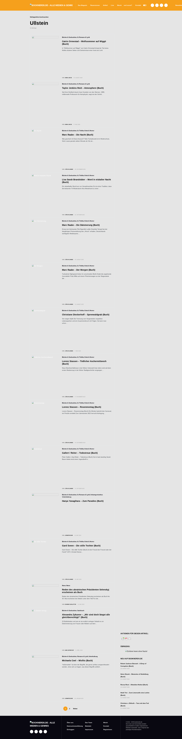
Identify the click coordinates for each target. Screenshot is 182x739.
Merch (105, 722)
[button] (145, 5)
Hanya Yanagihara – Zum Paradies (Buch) (83, 501)
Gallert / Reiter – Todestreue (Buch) (80, 453)
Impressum (89, 729)
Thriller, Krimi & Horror (86, 130)
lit (78, 37)
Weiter (75, 708)
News (64, 585)
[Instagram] (157, 5)
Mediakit (88, 726)
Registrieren (107, 729)
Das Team (88, 722)
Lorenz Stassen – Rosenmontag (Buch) (81, 407)
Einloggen (70, 729)
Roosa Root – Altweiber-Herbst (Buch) (134, 685)
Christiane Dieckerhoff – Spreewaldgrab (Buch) (85, 314)
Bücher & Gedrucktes (69, 37)
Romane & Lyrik (84, 37)
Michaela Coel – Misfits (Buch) (77, 660)
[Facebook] (152, 5)
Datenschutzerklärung (73, 726)
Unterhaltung (66, 497)
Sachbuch (80, 610)
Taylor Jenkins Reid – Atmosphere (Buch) (83, 88)
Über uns (70, 722)
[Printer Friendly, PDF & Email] (126, 639)
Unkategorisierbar (96, 495)
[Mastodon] (161, 5)
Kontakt (106, 726)
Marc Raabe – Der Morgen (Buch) (78, 270)
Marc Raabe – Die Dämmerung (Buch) (81, 225)
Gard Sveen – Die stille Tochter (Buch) (81, 545)
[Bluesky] (166, 5)
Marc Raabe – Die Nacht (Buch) (77, 135)
